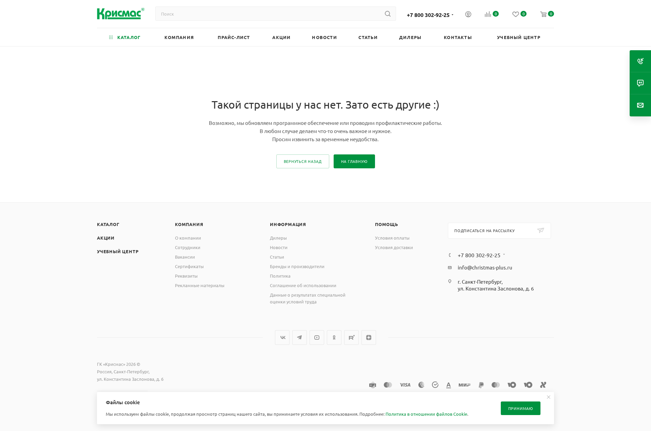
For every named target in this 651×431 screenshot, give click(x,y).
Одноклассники (334, 337)
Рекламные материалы (199, 285)
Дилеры (278, 238)
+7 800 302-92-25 (428, 14)
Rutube (351, 337)
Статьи (277, 257)
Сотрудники (187, 247)
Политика (280, 276)
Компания (189, 224)
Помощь (386, 224)
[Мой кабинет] (468, 15)
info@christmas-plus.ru (485, 267)
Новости (279, 247)
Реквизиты (186, 276)
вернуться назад (303, 161)
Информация (288, 224)
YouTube (317, 337)
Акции (106, 238)
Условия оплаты (392, 238)
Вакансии (185, 257)
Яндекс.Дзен (368, 337)
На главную (354, 161)
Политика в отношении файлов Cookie (426, 414)
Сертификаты (189, 266)
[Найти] (387, 13)
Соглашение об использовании (303, 285)
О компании (188, 238)
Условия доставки (394, 247)
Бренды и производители (297, 266)
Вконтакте (282, 337)
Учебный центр (117, 251)
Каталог (108, 224)
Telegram (299, 337)
